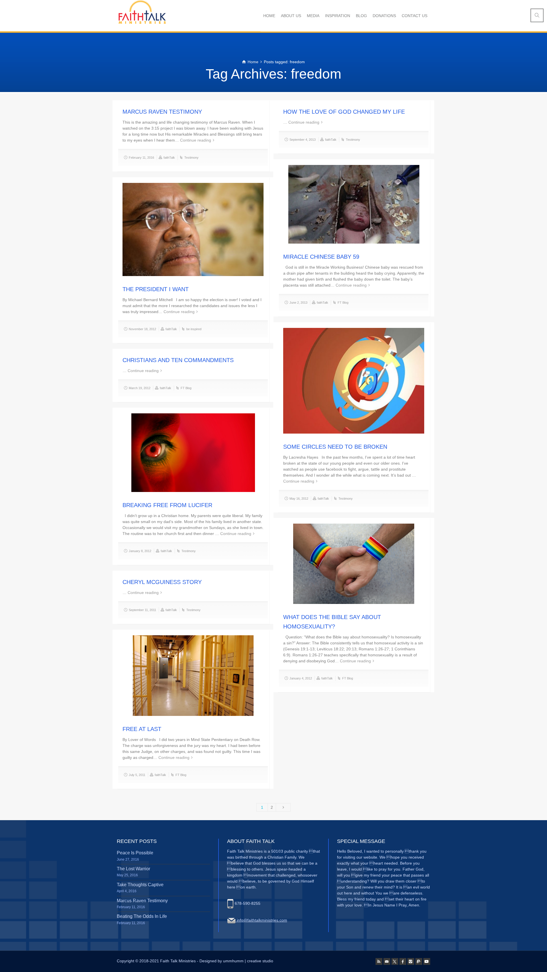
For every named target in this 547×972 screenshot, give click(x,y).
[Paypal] (418, 961)
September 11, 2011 (142, 610)
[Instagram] (410, 961)
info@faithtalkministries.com (261, 920)
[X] (394, 961)
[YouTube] (426, 961)
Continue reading (195, 140)
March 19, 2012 (139, 388)
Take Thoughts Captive (140, 884)
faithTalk (169, 157)
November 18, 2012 (142, 329)
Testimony (191, 157)
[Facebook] (402, 961)
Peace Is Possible (135, 852)
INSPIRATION (337, 15)
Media (313, 15)
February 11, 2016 (141, 157)
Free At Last (142, 729)
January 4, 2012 (300, 678)
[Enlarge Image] (353, 204)
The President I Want (156, 289)
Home (269, 15)
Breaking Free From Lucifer (167, 505)
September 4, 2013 (302, 139)
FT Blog (343, 302)
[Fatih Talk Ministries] (141, 15)
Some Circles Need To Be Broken (335, 447)
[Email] (386, 961)
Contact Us (414, 15)
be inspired (193, 329)
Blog (361, 15)
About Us (291, 15)
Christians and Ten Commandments (178, 360)
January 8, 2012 (140, 551)
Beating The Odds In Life (142, 916)
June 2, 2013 (298, 302)
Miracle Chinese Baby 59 (321, 257)
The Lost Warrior (133, 868)
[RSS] (378, 961)
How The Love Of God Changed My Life (344, 112)
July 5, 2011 (137, 775)
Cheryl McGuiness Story (162, 582)
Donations (384, 15)
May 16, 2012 (298, 498)
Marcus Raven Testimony (162, 112)
